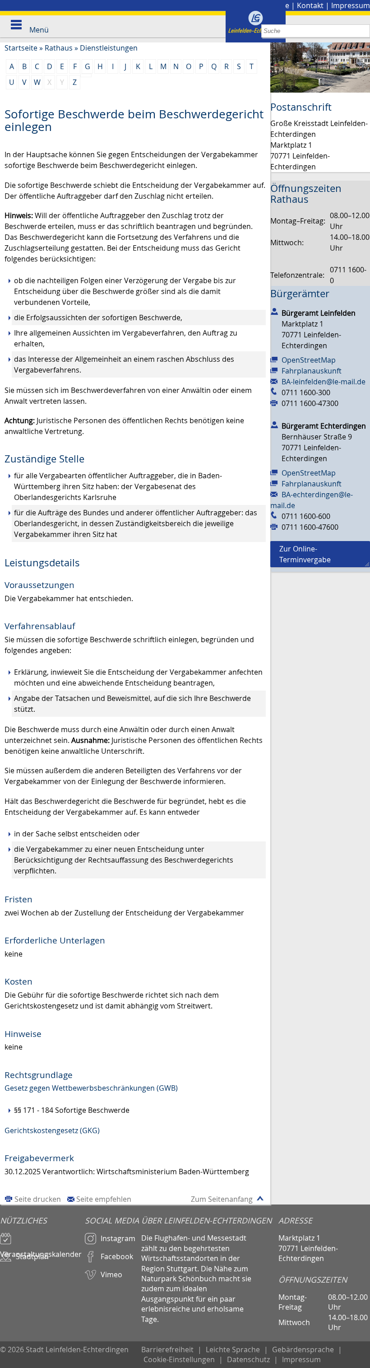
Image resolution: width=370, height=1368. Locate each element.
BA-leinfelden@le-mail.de (323, 382)
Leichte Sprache (233, 1349)
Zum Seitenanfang (222, 1199)
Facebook (117, 1256)
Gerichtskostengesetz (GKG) (52, 1130)
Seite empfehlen (103, 1199)
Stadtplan (32, 1256)
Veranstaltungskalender (41, 1250)
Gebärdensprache (303, 1349)
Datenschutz (248, 1359)
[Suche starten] (363, 31)
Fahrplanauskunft (312, 371)
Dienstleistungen (109, 48)
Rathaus (59, 48)
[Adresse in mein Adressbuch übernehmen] (274, 311)
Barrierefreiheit (167, 1349)
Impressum (350, 5)
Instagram (118, 1238)
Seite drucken (37, 1199)
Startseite (21, 48)
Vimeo (111, 1274)
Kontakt (310, 5)
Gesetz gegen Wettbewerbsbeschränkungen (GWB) (91, 1088)
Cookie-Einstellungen (179, 1359)
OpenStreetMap (309, 360)
